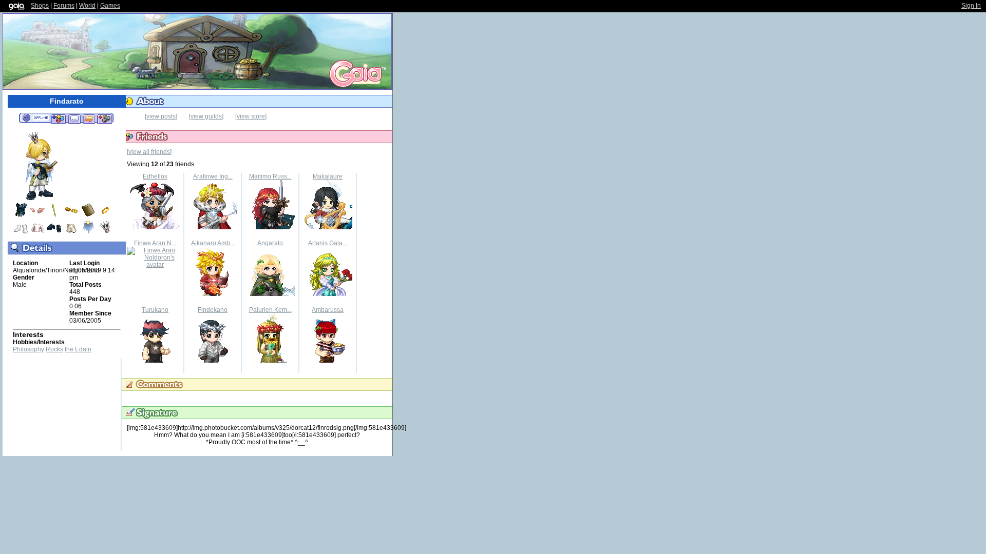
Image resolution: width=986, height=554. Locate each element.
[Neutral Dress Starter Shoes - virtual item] (54, 232)
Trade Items (89, 118)
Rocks (54, 349)
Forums (63, 5)
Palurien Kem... (270, 309)
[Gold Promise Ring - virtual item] (105, 216)
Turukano (155, 309)
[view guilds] (206, 116)
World (87, 5)
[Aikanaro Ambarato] (212, 294)
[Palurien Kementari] (270, 360)
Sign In (971, 5)
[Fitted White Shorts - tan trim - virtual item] (71, 232)
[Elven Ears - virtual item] (37, 216)
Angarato (270, 243)
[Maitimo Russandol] (270, 227)
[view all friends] (149, 151)
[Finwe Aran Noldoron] (155, 264)
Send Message (74, 118)
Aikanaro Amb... (213, 243)
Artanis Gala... (327, 243)
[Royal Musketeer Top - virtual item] (20, 216)
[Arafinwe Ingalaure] (212, 227)
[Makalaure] (327, 227)
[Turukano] (155, 360)
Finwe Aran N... (155, 243)
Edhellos (155, 176)
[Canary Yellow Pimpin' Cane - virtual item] (54, 216)
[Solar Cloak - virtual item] (88, 232)
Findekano (212, 309)
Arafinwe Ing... (213, 176)
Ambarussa (328, 309)
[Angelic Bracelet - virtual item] (71, 216)
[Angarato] (270, 294)
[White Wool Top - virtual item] (37, 232)
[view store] (251, 116)
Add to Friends (58, 118)
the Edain (78, 349)
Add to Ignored (104, 118)
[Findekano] (212, 360)
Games (110, 5)
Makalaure (328, 176)
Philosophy (28, 349)
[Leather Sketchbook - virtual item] (88, 216)
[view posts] (161, 116)
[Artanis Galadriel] (327, 294)
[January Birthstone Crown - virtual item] (105, 232)
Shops (40, 5)
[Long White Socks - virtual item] (20, 232)
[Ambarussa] (327, 360)
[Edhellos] (155, 227)
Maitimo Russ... (270, 176)
